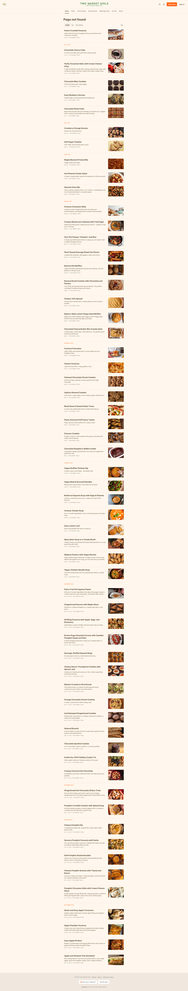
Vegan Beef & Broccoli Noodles (78, 482)
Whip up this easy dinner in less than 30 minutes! (80, 485)
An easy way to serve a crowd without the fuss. (80, 656)
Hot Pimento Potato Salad (75, 173)
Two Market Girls (74, 37)
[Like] (65, 400)
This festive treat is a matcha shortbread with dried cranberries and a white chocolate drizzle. (81, 688)
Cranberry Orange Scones (76, 128)
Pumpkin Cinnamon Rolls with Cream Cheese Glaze (84, 889)
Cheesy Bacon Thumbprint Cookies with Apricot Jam (82, 668)
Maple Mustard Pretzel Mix (76, 160)
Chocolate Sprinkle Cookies (76, 744)
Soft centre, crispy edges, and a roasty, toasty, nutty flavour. (84, 395)
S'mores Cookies (71, 433)
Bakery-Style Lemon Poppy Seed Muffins (82, 314)
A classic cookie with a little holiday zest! (77, 702)
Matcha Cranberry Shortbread (77, 684)
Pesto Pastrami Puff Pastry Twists (79, 420)
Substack (84, 987)
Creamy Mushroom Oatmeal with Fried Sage (84, 222)
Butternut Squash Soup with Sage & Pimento (84, 495)
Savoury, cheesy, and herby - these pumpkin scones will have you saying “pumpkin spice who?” (84, 877)
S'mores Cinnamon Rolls (75, 207)
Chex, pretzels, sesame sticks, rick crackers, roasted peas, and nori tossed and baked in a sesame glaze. (85, 191)
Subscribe (171, 4)
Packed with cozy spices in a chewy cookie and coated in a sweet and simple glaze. (83, 717)
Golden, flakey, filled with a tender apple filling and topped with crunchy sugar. (84, 914)
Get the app (104, 982)
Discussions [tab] (79, 25)
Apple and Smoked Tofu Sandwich (79, 956)
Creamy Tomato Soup (74, 511)
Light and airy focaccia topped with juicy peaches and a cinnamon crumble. (82, 34)
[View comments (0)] (79, 40)
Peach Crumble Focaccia (75, 30)
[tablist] (74, 25)
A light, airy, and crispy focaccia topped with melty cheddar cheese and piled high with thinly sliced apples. (84, 929)
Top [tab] (72, 25)
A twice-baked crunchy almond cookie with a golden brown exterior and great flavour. (84, 732)
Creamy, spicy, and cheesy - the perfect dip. (78, 471)
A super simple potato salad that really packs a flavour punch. (85, 176)
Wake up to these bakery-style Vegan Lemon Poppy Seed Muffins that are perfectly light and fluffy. (83, 318)
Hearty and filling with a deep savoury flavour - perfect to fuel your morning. (85, 226)
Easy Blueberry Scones (74, 95)
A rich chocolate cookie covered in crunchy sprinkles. (82, 746)
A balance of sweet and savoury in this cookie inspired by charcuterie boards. (83, 673)
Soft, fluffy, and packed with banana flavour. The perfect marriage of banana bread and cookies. (83, 287)
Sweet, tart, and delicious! (72, 131)
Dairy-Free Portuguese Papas (77, 589)
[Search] (160, 4)
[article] (94, 35)
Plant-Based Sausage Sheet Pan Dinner (81, 252)
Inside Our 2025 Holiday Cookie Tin (80, 757)
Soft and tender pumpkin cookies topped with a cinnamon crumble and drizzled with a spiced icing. (83, 809)
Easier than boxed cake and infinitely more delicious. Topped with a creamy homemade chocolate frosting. (84, 112)
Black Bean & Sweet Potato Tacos (79, 406)
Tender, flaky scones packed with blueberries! (79, 98)
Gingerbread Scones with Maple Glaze (81, 604)
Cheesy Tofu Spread (73, 299)
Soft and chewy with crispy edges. (75, 84)
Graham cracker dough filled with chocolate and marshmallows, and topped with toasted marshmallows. (83, 210)
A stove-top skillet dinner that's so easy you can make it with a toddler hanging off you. (84, 241)
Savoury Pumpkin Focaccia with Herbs (81, 840)
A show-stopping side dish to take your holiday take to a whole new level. (83, 642)
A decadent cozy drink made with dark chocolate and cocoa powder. (84, 775)
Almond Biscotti (71, 728)
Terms (100, 977)
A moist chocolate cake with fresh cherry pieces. (80, 53)
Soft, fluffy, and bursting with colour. (76, 145)
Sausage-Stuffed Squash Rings (78, 653)
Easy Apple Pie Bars (73, 941)
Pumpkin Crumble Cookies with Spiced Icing (84, 805)
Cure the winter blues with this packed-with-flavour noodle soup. (84, 573)
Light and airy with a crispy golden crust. (78, 366)
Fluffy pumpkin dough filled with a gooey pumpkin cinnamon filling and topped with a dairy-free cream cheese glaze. (85, 894)
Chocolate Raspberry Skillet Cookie (80, 449)
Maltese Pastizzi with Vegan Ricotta (80, 555)
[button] (67, 11)
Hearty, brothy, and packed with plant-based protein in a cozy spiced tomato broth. (85, 543)
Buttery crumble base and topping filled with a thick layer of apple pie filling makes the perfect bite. (84, 944)
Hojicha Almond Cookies (75, 392)
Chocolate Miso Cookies (75, 81)
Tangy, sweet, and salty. (72, 163)
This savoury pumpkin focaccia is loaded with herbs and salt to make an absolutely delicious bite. (84, 844)
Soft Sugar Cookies (73, 142)
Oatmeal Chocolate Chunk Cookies (80, 377)
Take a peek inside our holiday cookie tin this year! (81, 760)
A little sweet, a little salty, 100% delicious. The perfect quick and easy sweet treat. (84, 333)
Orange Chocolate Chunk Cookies (79, 700)
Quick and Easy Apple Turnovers (79, 910)
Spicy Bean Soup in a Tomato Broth (80, 539)
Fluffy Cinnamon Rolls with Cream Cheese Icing (83, 65)
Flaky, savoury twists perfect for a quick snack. (79, 423)
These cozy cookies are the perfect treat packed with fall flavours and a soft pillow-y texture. (83, 859)
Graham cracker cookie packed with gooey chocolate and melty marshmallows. (83, 437)
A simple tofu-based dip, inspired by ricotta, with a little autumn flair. (83, 829)
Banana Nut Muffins (73, 266)
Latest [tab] (67, 25)
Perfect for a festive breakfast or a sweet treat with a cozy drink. (83, 608)
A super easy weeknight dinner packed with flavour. (81, 409)
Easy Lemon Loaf (72, 526)
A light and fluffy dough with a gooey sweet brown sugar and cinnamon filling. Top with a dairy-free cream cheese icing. (85, 70)
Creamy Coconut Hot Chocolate (78, 771)
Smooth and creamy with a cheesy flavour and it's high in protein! (83, 302)
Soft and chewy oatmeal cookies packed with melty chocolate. (81, 381)
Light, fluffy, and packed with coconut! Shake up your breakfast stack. (82, 352)
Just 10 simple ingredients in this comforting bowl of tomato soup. (84, 514)
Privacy (94, 977)
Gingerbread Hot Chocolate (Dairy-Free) (82, 790)
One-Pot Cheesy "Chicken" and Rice (80, 237)
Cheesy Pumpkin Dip (73, 825)
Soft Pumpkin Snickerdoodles (77, 855)
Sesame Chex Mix (72, 187)
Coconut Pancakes (72, 348)
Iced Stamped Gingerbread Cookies (80, 713)
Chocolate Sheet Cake (74, 109)
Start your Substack (89, 982)
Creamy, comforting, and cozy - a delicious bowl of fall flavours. (82, 499)
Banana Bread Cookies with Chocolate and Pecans (83, 282)
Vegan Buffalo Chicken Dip (76, 468)
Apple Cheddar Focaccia (75, 925)
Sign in (181, 4)
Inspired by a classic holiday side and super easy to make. (83, 625)
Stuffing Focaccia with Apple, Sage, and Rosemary (82, 621)
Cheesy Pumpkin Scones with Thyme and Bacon (82, 871)
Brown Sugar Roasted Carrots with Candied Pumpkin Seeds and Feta (83, 636)
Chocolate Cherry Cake (74, 50)
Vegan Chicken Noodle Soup (77, 570)
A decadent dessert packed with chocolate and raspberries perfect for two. (83, 452)
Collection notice (108, 977)
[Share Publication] (164, 4)
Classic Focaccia (71, 364)
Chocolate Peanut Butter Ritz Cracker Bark (83, 329)
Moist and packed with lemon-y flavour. (77, 529)
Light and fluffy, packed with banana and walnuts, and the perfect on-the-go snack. (83, 269)
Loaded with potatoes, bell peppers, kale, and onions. (82, 255)
